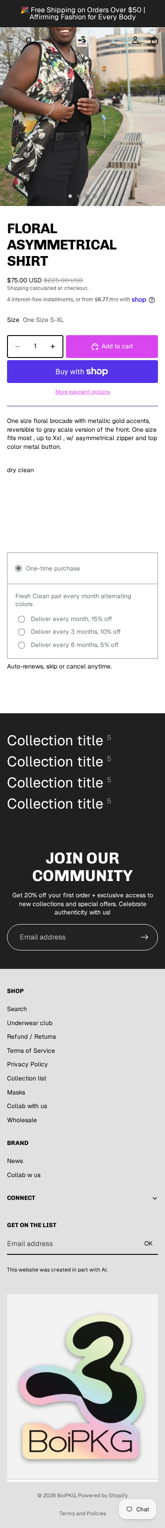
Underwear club (29, 1022)
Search (17, 1009)
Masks (16, 1092)
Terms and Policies (82, 1513)
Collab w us (23, 1175)
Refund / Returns (31, 1036)
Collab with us (27, 1106)
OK (148, 1243)
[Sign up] (145, 937)
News (15, 1161)
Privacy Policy (27, 1064)
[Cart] (154, 40)
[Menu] (10, 40)
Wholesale (22, 1120)
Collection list (26, 1078)
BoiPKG (66, 1495)
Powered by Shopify (103, 1495)
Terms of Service (31, 1051)
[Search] (29, 40)
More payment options (82, 391)
